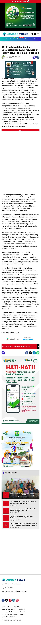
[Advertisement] (20, 551)
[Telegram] (34, 352)
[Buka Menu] (35, 34)
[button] (32, 34)
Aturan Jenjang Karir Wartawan (13, 614)
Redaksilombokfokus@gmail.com (16, 591)
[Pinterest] (10, 600)
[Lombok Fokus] (15, 34)
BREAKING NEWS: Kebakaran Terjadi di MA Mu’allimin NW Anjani (23, 503)
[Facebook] (26, 352)
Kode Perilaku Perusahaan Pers (12, 609)
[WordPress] (13, 600)
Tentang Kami (6, 607)
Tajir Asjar (8, 56)
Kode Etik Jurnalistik (8, 617)
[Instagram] (17, 600)
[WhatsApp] (37, 352)
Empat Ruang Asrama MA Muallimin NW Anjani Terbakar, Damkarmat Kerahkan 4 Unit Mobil (23, 524)
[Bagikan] (37, 57)
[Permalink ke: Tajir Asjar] (4, 57)
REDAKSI (16, 607)
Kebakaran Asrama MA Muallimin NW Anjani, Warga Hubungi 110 (23, 510)
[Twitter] (30, 352)
